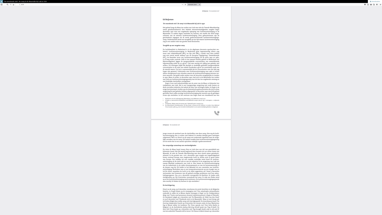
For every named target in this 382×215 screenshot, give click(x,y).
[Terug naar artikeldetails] (1, 1)
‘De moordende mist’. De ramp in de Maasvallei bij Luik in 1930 (25, 1)
